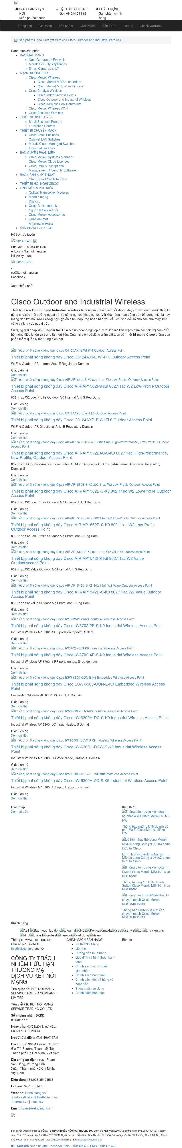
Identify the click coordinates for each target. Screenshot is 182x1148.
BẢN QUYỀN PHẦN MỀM (37, 152)
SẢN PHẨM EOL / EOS (36, 227)
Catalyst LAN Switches (44, 139)
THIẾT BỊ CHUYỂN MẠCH (38, 130)
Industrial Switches (42, 148)
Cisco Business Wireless (46, 112)
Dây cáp (34, 201)
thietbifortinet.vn (23, 1097)
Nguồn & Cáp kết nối (43, 210)
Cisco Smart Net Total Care (48, 179)
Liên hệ (128, 25)
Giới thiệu (45, 25)
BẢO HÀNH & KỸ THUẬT (37, 174)
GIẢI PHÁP (87, 25)
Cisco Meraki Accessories (47, 214)
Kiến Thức (109, 25)
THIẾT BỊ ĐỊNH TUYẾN (36, 117)
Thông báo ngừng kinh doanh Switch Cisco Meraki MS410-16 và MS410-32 (146, 885)
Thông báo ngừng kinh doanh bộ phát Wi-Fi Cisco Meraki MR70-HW (145, 829)
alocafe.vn (38, 1101)
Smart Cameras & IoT (44, 68)
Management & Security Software (52, 170)
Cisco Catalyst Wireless (45, 90)
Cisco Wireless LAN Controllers (59, 104)
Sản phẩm (66, 25)
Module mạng (38, 197)
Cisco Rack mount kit (43, 205)
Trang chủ (25, 25)
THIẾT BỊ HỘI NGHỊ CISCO (39, 183)
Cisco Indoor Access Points (57, 95)
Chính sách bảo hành (90, 975)
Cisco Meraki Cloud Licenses (49, 161)
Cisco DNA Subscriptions (46, 166)
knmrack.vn (20, 1101)
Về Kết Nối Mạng (87, 944)
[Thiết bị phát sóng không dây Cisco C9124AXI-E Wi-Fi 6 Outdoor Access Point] (68, 350)
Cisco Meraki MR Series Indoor (59, 81)
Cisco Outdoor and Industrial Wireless (64, 99)
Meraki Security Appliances (48, 64)
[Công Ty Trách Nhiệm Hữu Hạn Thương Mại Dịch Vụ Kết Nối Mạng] (91, 2)
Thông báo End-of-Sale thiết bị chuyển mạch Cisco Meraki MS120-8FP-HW (143, 913)
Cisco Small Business (44, 135)
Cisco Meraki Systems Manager (51, 157)
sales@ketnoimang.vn (36, 1108)
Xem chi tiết (19, 374)
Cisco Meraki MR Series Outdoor (61, 86)
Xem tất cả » (20, 811)
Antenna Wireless (41, 223)
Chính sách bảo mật (89, 992)
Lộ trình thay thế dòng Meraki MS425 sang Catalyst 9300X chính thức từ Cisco (146, 857)
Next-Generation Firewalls (47, 59)
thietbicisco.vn (21, 948)
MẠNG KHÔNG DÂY (34, 73)
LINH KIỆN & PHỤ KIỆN (36, 188)
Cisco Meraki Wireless (44, 77)
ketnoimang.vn (35, 1092)
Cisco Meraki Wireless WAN (48, 108)
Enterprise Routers (42, 126)
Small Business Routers (45, 121)
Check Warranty (151, 25)
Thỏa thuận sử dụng (89, 988)
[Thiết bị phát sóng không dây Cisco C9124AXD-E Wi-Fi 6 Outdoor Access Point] (68, 412)
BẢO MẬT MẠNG (32, 55)
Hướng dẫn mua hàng (90, 953)
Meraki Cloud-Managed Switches (52, 143)
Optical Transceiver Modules (49, 192)
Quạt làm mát (38, 219)
